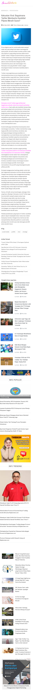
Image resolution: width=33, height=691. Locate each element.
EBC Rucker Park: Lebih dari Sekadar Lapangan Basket (22, 589)
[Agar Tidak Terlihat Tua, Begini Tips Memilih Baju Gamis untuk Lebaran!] (7, 641)
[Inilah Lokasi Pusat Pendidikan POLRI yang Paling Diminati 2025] (7, 622)
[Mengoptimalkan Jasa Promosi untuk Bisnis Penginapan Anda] (7, 632)
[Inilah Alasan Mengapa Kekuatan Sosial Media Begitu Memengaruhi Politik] (7, 348)
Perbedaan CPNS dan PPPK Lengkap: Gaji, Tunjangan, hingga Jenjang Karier (22, 360)
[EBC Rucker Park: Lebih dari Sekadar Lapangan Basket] (7, 589)
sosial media (5, 232)
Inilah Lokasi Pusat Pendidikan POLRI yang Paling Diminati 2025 (22, 621)
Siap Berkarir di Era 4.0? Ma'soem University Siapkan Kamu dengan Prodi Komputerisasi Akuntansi (14, 249)
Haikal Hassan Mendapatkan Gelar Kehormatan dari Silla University (15, 262)
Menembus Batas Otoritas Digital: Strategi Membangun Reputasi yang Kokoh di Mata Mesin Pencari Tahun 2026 (22, 569)
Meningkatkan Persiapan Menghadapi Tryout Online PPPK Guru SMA (14, 272)
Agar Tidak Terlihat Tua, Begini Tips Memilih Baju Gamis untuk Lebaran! (22, 641)
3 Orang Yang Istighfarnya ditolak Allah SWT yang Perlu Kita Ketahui (22, 580)
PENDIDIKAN (14, 10)
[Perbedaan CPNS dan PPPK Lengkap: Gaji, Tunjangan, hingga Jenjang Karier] (7, 361)
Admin (26, 25)
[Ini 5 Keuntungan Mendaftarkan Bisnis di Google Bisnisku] (7, 337)
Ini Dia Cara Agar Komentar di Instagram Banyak (22, 598)
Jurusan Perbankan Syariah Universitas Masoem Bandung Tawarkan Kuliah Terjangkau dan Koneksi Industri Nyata (15, 256)
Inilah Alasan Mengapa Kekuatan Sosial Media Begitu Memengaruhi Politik (22, 347)
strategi (25, 232)
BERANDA (4, 10)
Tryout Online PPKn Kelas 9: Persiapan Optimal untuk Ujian (15, 243)
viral (19, 232)
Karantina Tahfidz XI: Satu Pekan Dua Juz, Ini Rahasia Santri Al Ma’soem (14, 267)
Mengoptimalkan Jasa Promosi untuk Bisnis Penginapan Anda (21, 631)
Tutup (28, 659)
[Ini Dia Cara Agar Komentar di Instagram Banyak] (7, 600)
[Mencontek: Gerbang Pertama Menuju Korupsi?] (7, 611)
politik (13, 232)
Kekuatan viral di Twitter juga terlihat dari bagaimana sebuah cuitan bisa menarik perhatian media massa (15, 105)
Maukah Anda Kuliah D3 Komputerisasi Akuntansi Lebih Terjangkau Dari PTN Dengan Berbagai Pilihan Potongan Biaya (23, 306)
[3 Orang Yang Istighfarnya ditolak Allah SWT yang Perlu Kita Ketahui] (7, 580)
